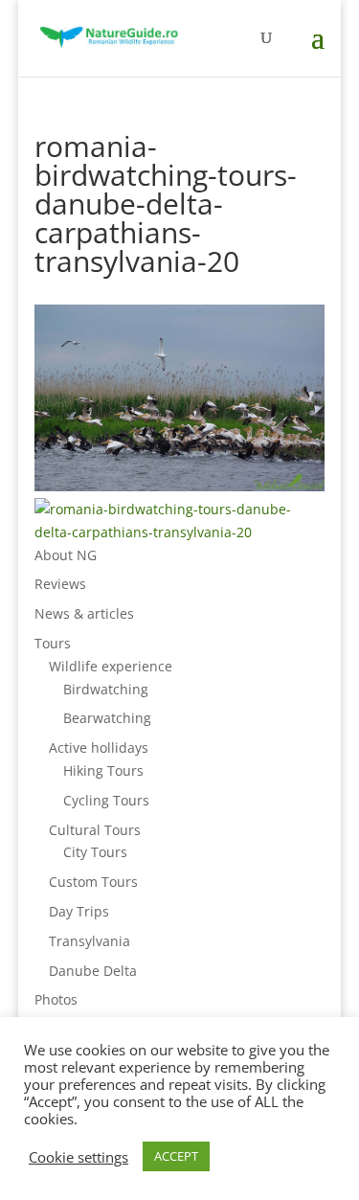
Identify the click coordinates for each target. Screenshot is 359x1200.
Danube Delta (93, 971)
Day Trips (79, 911)
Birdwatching (105, 689)
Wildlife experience (110, 666)
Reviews (60, 584)
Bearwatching (107, 718)
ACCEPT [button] (176, 1156)
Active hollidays (98, 747)
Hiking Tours (103, 770)
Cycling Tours (106, 800)
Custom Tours (93, 881)
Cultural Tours (95, 830)
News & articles (84, 613)
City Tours (95, 852)
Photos (56, 999)
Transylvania (89, 941)
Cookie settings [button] (78, 1157)
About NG (65, 555)
